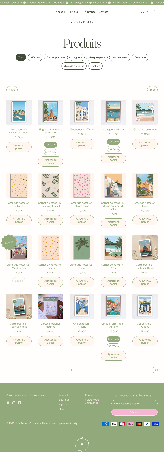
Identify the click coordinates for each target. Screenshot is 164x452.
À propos (90, 11)
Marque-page (97, 57)
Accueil (60, 11)
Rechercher (92, 395)
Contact (103, 11)
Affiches (35, 57)
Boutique (64, 399)
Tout (21, 57)
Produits (88, 22)
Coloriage (140, 57)
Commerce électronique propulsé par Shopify (53, 423)
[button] (149, 11)
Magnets (77, 57)
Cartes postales (56, 57)
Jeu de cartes (120, 57)
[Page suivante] (155, 370)
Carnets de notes (74, 66)
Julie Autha (21, 423)
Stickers (95, 66)
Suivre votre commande (92, 401)
